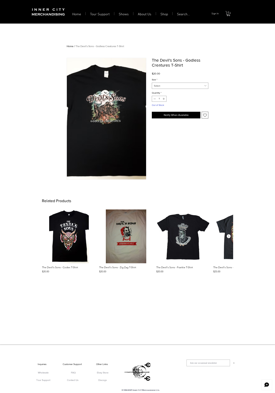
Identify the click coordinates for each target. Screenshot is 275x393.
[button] (228, 13)
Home (70, 46)
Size (154, 79)
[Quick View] (69, 236)
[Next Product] (229, 236)
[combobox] (180, 86)
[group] (137, 243)
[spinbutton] (159, 99)
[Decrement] (154, 99)
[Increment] (164, 99)
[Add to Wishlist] (205, 115)
